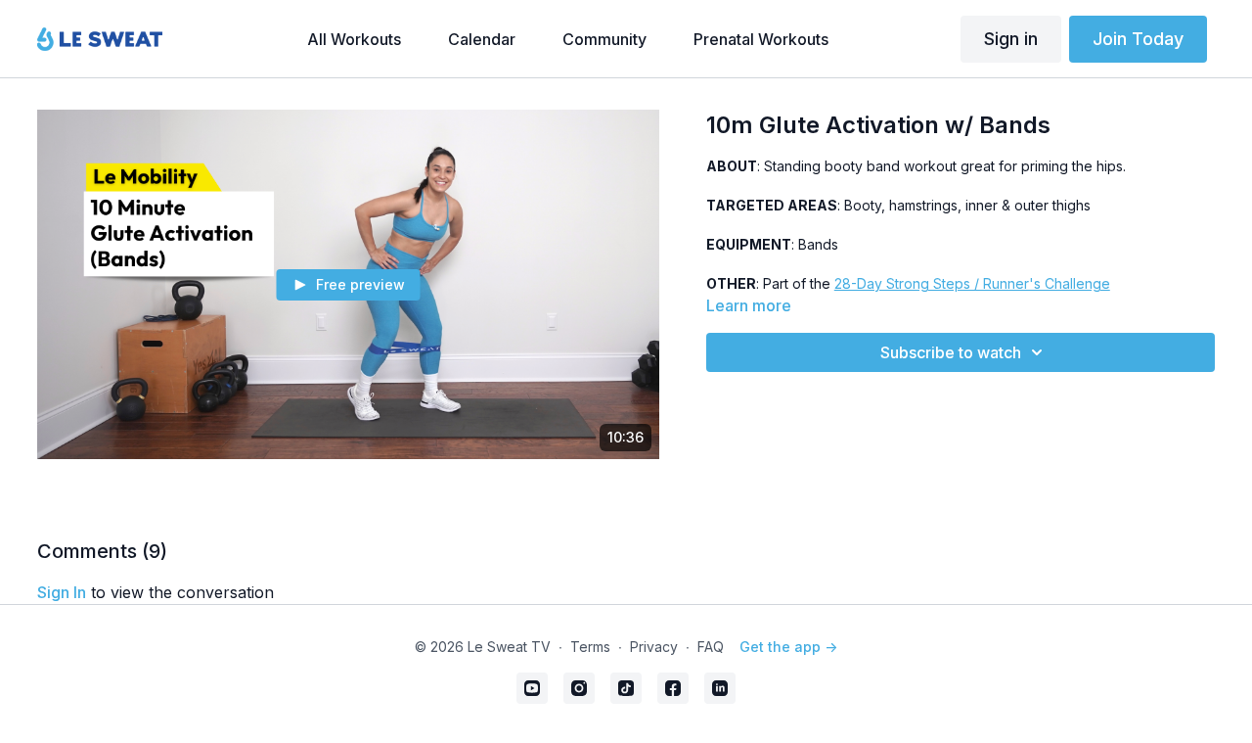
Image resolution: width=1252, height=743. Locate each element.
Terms (590, 646)
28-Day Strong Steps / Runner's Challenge (972, 283)
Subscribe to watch (950, 352)
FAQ (710, 646)
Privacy (654, 646)
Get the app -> (788, 646)
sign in (61, 592)
